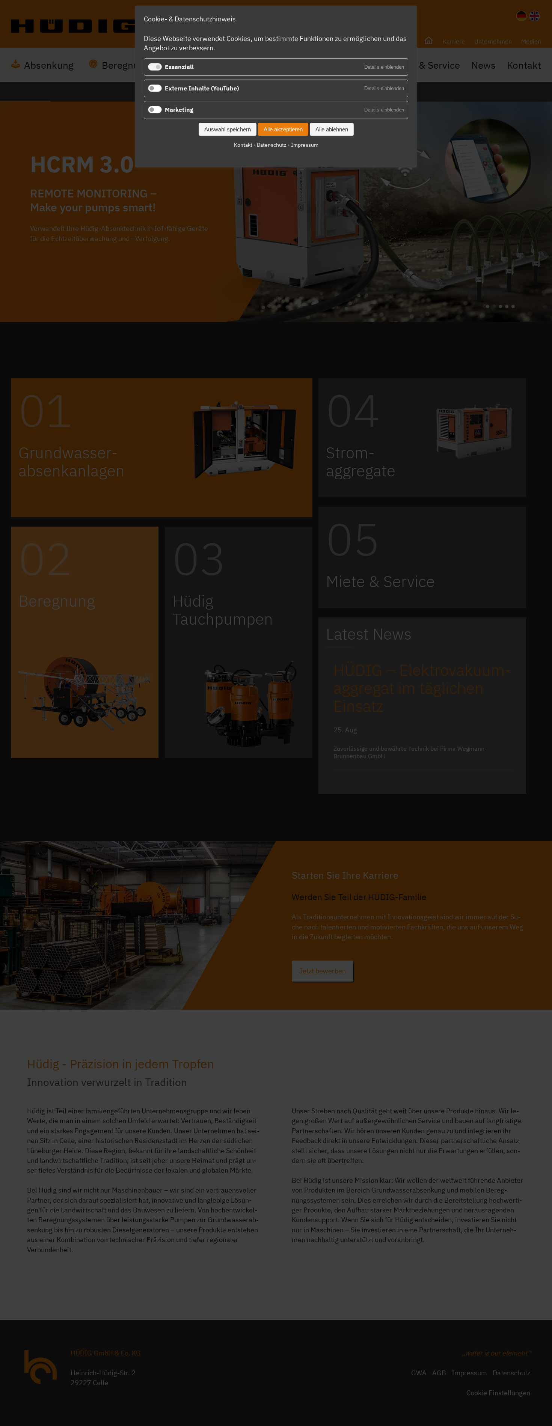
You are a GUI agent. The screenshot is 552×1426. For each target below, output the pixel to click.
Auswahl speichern (227, 129)
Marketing (179, 109)
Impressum (304, 145)
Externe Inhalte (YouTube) (202, 88)
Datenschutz (272, 145)
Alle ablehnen (331, 129)
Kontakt (243, 145)
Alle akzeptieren (283, 129)
